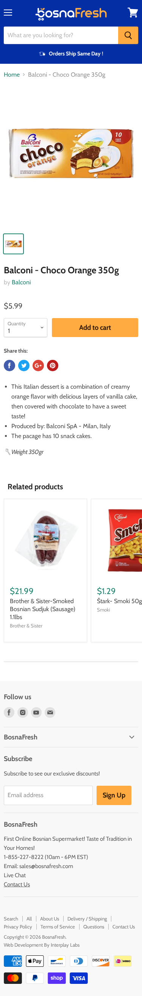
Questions (93, 927)
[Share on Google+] (38, 365)
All (29, 919)
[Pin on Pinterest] (52, 365)
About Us (49, 919)
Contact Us (17, 884)
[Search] (128, 35)
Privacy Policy (18, 927)
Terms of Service (58, 927)
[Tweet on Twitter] (24, 365)
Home (12, 74)
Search (11, 919)
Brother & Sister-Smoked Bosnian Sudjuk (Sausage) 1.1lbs (42, 609)
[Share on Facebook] (9, 365)
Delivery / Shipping (87, 919)
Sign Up (114, 795)
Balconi (21, 282)
